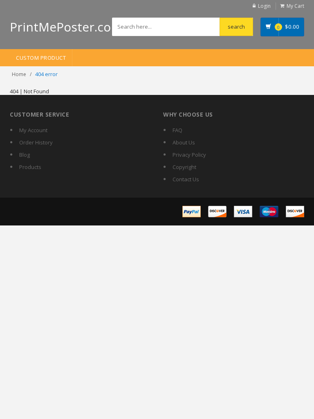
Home (19, 74)
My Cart (295, 5)
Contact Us (186, 179)
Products (30, 167)
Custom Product (41, 57)
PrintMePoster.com (66, 26)
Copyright (184, 167)
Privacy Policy (189, 154)
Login (264, 5)
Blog (24, 154)
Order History (36, 142)
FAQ (177, 130)
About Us (184, 142)
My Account (33, 130)
